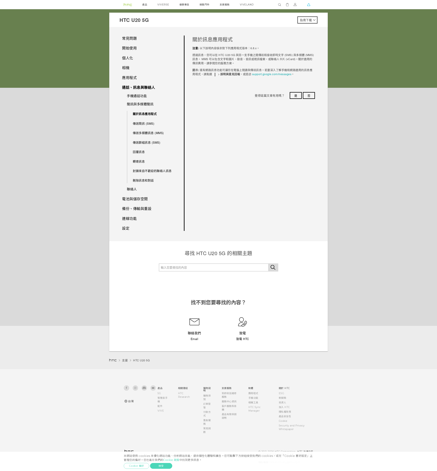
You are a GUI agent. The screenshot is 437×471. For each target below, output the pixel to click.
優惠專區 (184, 4)
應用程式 (253, 393)
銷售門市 (204, 4)
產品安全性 (285, 416)
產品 (144, 4)
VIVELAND (247, 4)
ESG (281, 393)
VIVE (161, 410)
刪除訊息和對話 (143, 180)
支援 (125, 360)
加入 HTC (284, 407)
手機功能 (253, 397)
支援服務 (225, 4)
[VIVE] (309, 5)
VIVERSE (163, 4)
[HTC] (128, 5)
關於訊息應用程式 (145, 114)
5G (159, 393)
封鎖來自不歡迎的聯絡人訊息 (152, 171)
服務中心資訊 (229, 401)
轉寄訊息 (139, 161)
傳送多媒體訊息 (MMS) (148, 133)
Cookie (283, 420)
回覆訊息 (139, 152)
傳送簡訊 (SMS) (143, 123)
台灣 (131, 401)
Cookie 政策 (171, 460)
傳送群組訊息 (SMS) (146, 142)
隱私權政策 (285, 411)
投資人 (282, 402)
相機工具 (253, 402)
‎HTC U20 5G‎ (141, 360)
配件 (160, 406)
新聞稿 (282, 397)
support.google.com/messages (272, 74)
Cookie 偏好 (136, 465)
